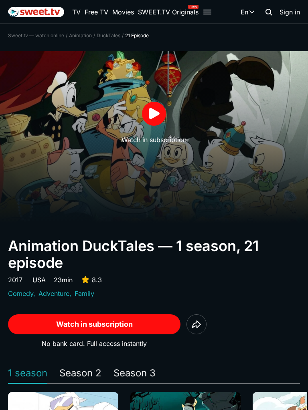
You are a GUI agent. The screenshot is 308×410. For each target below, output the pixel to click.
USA (39, 280)
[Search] (269, 12)
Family (84, 293)
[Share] (196, 324)
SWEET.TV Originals (168, 12)
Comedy (20, 293)
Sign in (290, 12)
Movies (123, 12)
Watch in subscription (94, 324)
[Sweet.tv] (36, 12)
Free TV (96, 12)
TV (76, 12)
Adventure (53, 293)
